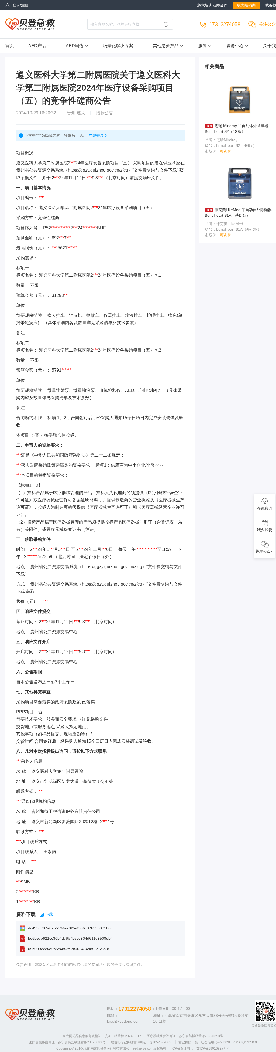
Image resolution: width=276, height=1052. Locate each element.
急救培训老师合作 (212, 5)
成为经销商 (246, 5)
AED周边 (75, 45)
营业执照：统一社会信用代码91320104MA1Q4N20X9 (217, 1042)
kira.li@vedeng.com (124, 1021)
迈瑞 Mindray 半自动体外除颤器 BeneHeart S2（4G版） (236, 129)
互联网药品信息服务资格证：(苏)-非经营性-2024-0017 (102, 1036)
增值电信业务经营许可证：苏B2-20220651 (142, 1042)
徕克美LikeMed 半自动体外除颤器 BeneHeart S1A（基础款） (238, 213)
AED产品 (37, 45)
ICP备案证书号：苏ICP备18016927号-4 (201, 1048)
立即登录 (96, 135)
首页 (9, 45)
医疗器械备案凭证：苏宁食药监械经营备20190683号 (67, 1042)
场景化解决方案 (118, 45)
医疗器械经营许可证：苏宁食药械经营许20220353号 (185, 1036)
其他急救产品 (166, 45)
